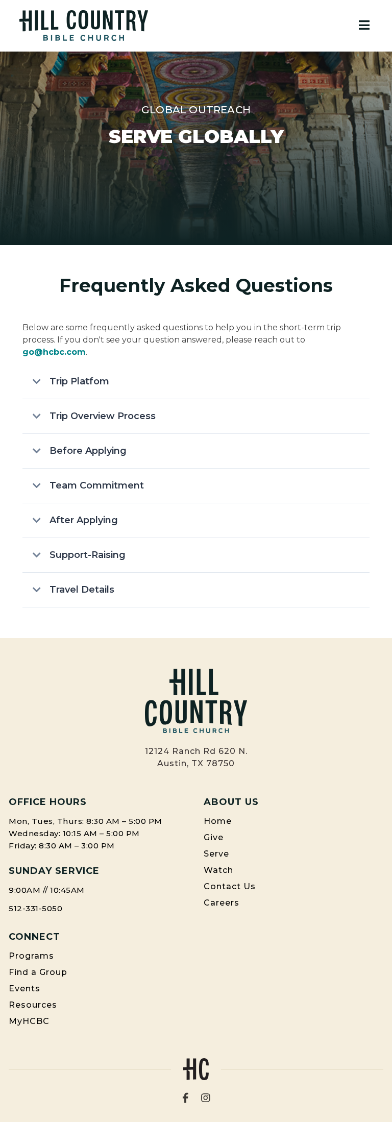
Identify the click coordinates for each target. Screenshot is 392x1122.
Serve (216, 854)
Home (218, 821)
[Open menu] (364, 25)
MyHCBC (29, 1021)
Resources (33, 1005)
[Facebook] (185, 1098)
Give (214, 837)
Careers (221, 903)
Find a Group (38, 972)
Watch (218, 870)
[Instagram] (205, 1098)
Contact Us (230, 886)
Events (24, 988)
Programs (31, 956)
